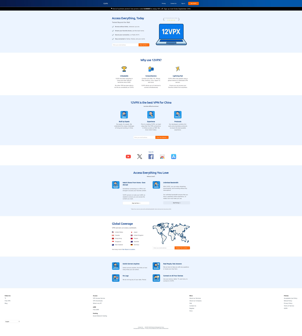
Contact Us (192, 306)
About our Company (195, 301)
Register (191, 308)
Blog (6, 303)
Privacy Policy (288, 303)
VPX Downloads (98, 301)
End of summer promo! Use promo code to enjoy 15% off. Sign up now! (143, 9)
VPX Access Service (99, 298)
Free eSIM (96, 309)
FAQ (190, 303)
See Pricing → (176, 202)
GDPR (285, 308)
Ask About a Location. (128, 249)
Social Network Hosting (100, 316)
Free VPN (7, 301)
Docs (191, 311)
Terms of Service (289, 306)
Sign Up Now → (136, 203)
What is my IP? (97, 303)
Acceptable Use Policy (290, 298)
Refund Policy (288, 301)
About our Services (195, 298)
